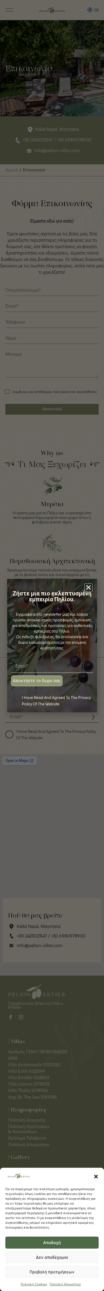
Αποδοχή (52, 1242)
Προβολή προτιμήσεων (52, 1271)
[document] (52, 645)
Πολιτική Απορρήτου (65, 1284)
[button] (96, 1176)
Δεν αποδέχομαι (52, 1257)
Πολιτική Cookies (34, 1284)
